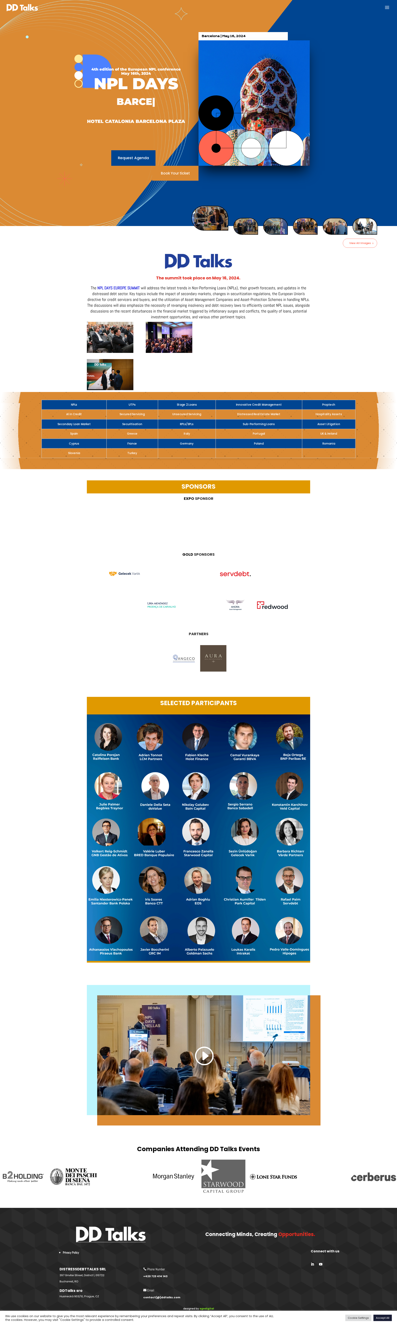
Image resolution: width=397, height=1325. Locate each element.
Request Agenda (133, 157)
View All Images (360, 243)
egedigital (207, 1308)
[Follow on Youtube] (320, 1264)
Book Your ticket (175, 173)
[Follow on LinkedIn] (312, 1264)
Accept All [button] (382, 1318)
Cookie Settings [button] (358, 1318)
